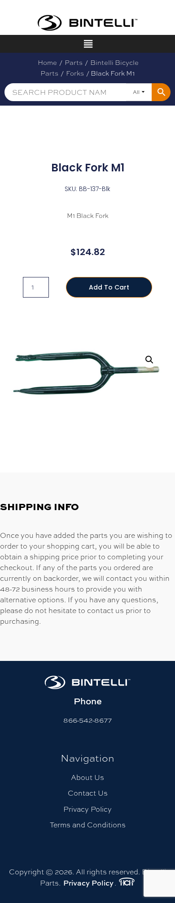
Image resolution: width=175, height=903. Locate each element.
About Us (87, 777)
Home (47, 62)
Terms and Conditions (88, 825)
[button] (149, 360)
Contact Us (88, 793)
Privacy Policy (87, 809)
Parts (74, 62)
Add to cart (109, 287)
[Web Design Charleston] (127, 883)
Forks (75, 73)
